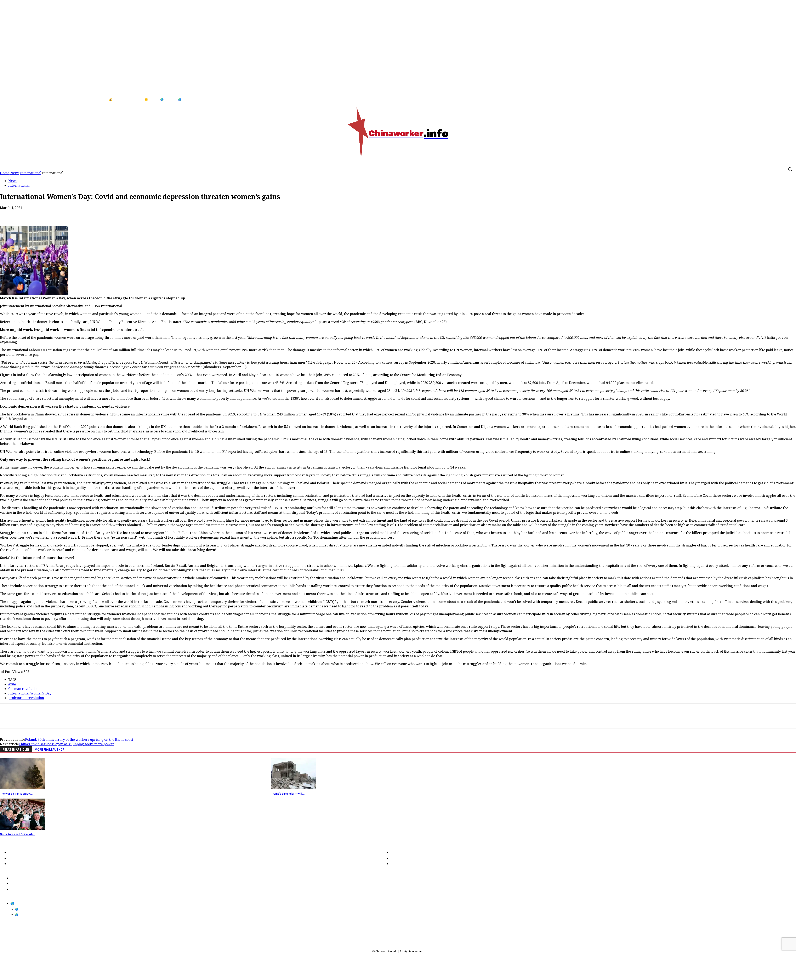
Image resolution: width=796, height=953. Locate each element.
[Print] (51, 214)
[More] (81, 214)
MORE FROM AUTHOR (49, 749)
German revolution (23, 688)
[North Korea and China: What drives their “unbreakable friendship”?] (22, 828)
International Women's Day (29, 693)
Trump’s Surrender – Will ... (288, 793)
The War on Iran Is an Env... (16, 793)
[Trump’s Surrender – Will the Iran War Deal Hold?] (293, 788)
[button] (790, 169)
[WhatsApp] (37, 214)
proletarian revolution (26, 698)
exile (12, 684)
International (18, 185)
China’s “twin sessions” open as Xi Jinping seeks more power (66, 744)
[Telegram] (66, 214)
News (12, 180)
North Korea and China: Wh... (17, 834)
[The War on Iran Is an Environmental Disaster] (22, 788)
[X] (22, 214)
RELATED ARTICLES (16, 749)
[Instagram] (787, 99)
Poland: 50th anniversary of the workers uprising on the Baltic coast (79, 739)
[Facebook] (779, 99)
